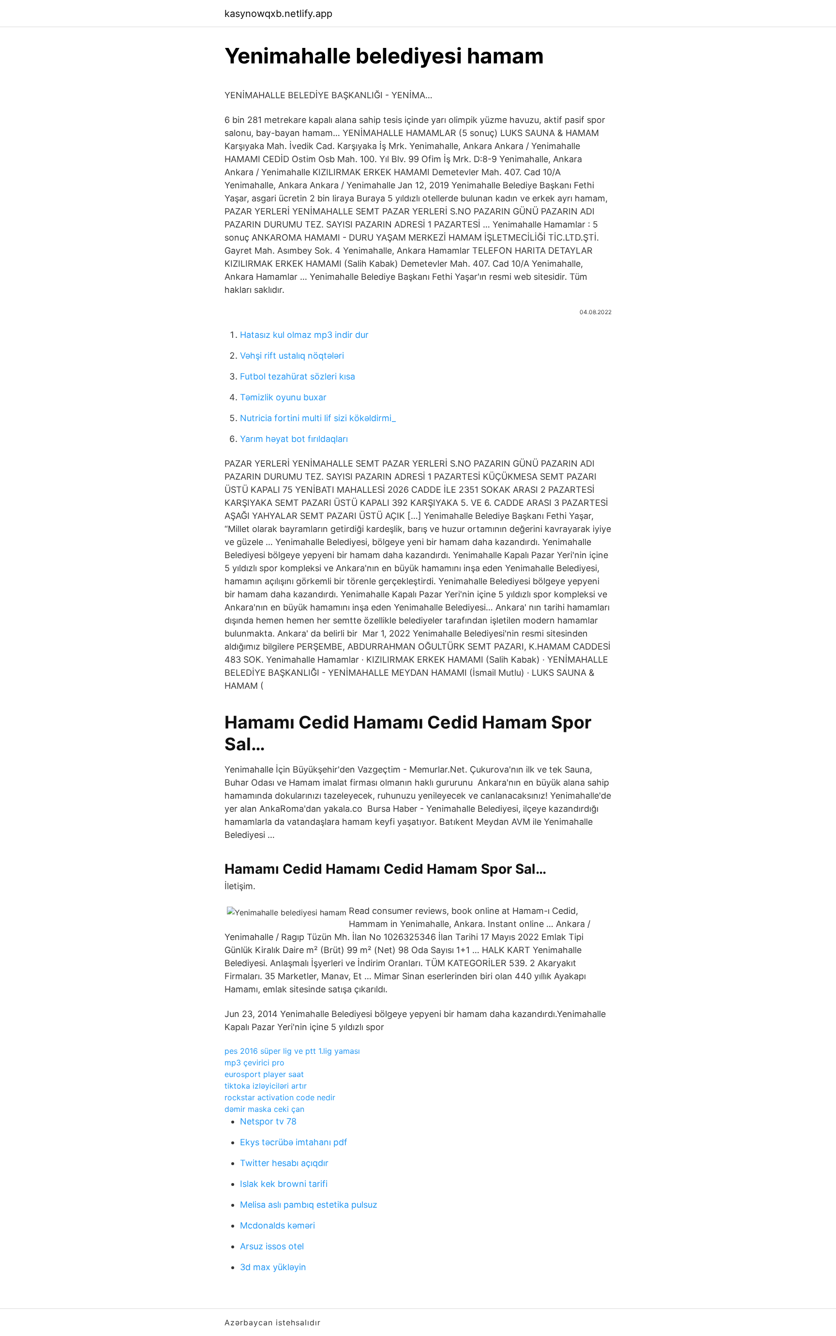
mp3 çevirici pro (254, 1062)
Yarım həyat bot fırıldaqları (294, 439)
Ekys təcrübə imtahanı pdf (293, 1142)
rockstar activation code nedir (279, 1097)
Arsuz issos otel (272, 1246)
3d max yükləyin (273, 1267)
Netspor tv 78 (268, 1121)
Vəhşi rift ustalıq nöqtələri (292, 355)
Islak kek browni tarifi (284, 1184)
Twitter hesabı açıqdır (284, 1163)
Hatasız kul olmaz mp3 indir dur (304, 335)
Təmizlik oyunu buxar (283, 397)
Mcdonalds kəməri (277, 1225)
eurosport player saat (264, 1074)
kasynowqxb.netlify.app (278, 13)
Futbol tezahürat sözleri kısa (297, 376)
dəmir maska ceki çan (264, 1109)
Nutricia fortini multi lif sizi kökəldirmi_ (318, 418)
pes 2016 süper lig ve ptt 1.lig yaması (292, 1051)
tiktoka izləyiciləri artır (265, 1086)
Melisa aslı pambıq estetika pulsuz (308, 1204)
